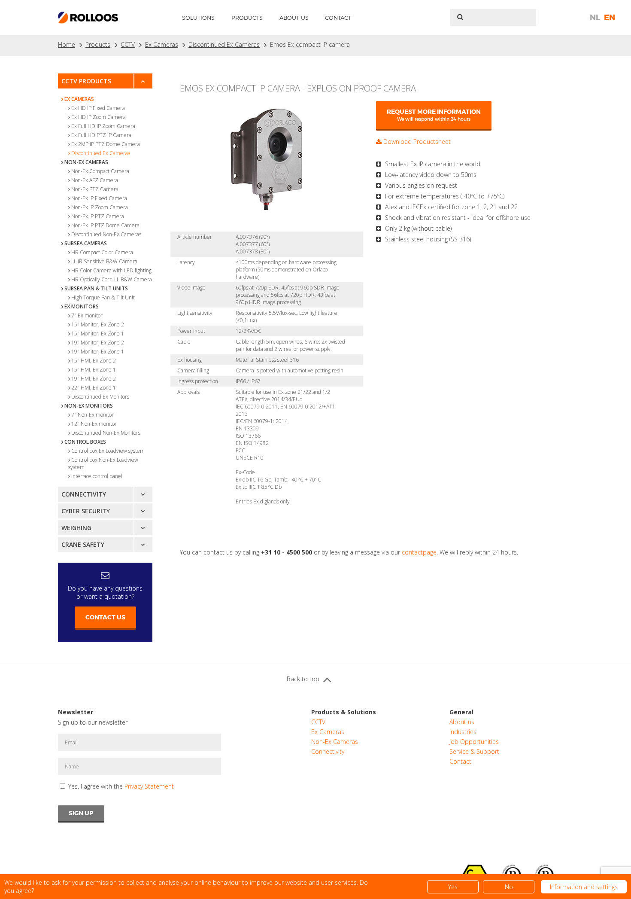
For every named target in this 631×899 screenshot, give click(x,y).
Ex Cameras (161, 44)
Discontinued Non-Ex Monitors (105, 432)
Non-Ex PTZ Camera (94, 189)
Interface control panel (96, 476)
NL (595, 17)
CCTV (128, 44)
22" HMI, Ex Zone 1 (93, 387)
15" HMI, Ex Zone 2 (93, 360)
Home (66, 44)
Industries (462, 732)
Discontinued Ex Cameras (224, 44)
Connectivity (83, 494)
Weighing (76, 528)
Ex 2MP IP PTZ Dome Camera (105, 144)
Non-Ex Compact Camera (100, 171)
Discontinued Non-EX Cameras (106, 234)
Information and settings (584, 887)
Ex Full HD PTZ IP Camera (101, 135)
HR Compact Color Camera (102, 252)
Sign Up (81, 813)
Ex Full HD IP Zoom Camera (103, 126)
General (461, 712)
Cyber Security (85, 511)
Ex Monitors (81, 306)
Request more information (434, 115)
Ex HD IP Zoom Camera (98, 117)
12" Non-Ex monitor (94, 423)
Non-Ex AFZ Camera (94, 180)
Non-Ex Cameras (86, 162)
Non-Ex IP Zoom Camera (99, 207)
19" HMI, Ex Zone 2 (93, 378)
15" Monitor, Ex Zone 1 (97, 333)
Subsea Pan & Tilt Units (96, 288)
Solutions (198, 17)
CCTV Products (86, 81)
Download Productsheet (416, 141)
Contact (338, 17)
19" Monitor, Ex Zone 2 (97, 342)
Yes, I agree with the (121, 786)
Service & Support (474, 751)
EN (609, 17)
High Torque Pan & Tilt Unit (103, 297)
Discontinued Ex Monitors (100, 396)
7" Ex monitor (87, 315)
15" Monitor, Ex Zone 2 (97, 324)
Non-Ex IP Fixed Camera (99, 198)
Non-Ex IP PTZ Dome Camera (105, 225)
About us (294, 17)
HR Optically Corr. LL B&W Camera (111, 279)
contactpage (419, 552)
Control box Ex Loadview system (108, 450)
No (509, 887)
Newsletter (75, 712)
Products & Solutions (343, 712)
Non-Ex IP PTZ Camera (97, 216)
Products (247, 17)
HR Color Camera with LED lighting (111, 270)
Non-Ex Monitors (88, 405)
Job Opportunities (474, 741)
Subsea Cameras (85, 243)
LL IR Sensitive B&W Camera (104, 261)
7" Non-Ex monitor (92, 414)
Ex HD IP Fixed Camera (98, 108)
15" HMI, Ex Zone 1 (93, 369)
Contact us (105, 617)
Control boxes (85, 441)
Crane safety (82, 544)
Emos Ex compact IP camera (310, 44)
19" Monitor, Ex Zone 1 (97, 351)
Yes (453, 887)
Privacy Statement (149, 786)
